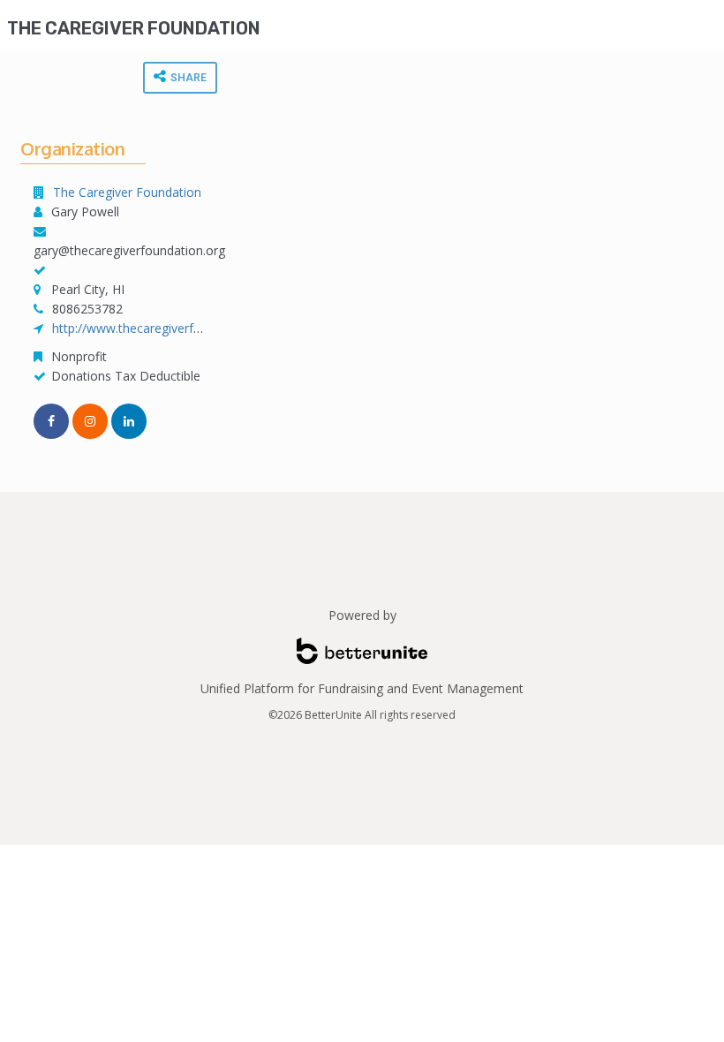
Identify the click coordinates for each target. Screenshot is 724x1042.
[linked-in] (129, 421)
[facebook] (51, 421)
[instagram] (90, 421)
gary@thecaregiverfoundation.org (129, 250)
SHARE (187, 78)
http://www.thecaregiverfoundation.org (163, 328)
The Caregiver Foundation (133, 28)
